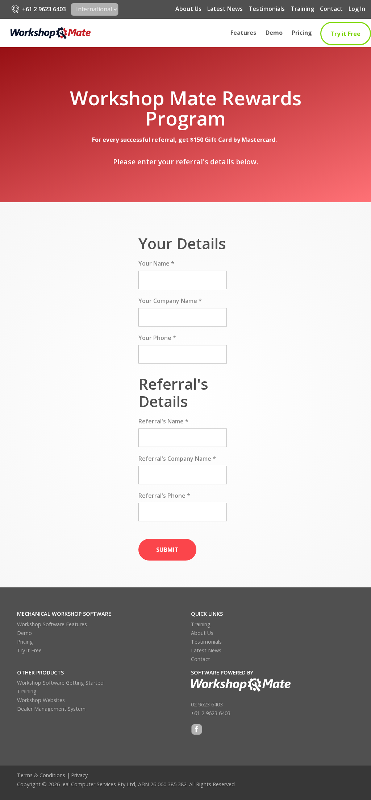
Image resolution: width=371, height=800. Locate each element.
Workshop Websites (41, 700)
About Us (188, 9)
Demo (274, 33)
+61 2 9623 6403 (44, 9)
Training (302, 9)
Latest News (225, 9)
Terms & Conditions (41, 775)
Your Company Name (170, 301)
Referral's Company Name (177, 459)
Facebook (197, 730)
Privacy (79, 775)
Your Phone (157, 338)
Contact (331, 9)
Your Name (156, 263)
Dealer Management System (51, 708)
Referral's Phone (164, 496)
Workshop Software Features (52, 624)
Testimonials (267, 9)
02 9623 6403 (207, 704)
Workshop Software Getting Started (60, 682)
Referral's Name (163, 421)
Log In (357, 9)
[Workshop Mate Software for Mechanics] (50, 33)
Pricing (302, 33)
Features (243, 33)
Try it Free (345, 34)
